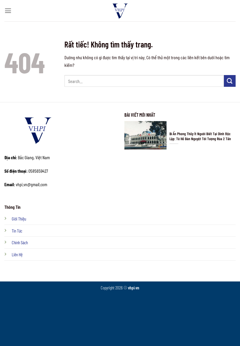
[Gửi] (230, 81)
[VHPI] (120, 10)
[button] (8, 11)
